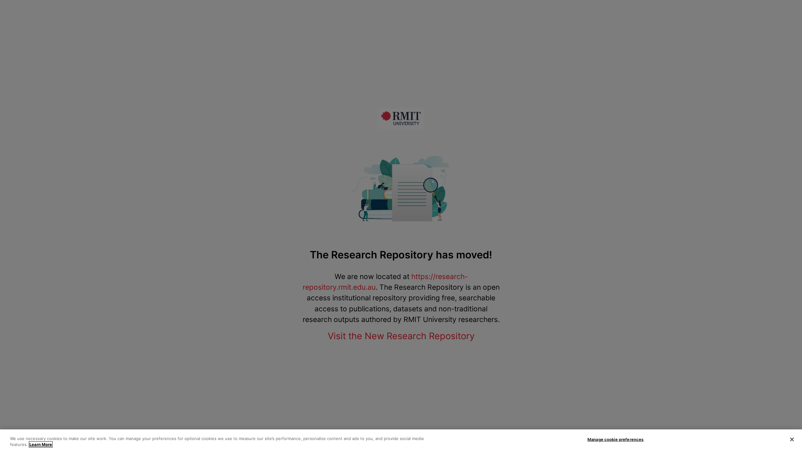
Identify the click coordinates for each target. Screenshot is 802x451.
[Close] (792, 439)
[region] (401, 440)
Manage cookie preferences (615, 439)
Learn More (40, 444)
